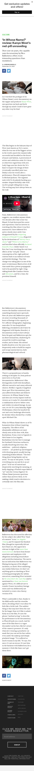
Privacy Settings (18, 757)
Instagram (21, 705)
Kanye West (26, 102)
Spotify (20, 714)
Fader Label (11, 714)
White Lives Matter (20, 242)
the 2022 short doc (15, 579)
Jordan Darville (10, 64)
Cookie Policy (10, 710)
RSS (19, 717)
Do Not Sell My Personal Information (18, 758)
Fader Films (11, 718)
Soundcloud (22, 711)
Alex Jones (9, 274)
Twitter (20, 696)
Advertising (12, 699)
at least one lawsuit (20, 581)
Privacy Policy (10, 706)
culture (6, 34)
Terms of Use (11, 702)
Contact (11, 696)
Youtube (21, 702)
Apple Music (22, 708)
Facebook (21, 699)
